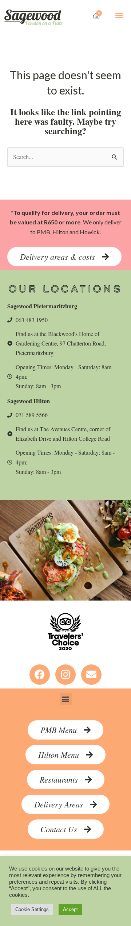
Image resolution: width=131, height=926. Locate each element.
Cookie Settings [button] (32, 909)
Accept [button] (70, 909)
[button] (119, 15)
